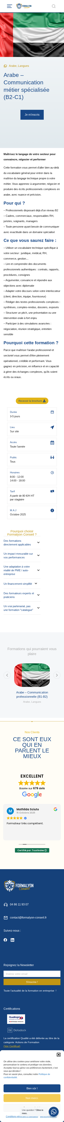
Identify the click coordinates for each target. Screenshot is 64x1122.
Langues (23, 65)
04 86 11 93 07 (19, 904)
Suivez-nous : (12, 930)
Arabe (13, 65)
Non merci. (32, 1098)
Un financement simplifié (18, 583)
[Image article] (32, 675)
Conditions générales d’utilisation (22, 1116)
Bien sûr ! (32, 1088)
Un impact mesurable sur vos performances (18, 555)
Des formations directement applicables (17, 542)
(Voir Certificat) (12, 1046)
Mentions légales (48, 1116)
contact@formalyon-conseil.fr (28, 917)
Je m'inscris (32, 114)
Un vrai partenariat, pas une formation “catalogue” (18, 608)
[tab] (22, 542)
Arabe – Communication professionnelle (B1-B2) (32, 694)
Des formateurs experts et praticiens (19, 595)
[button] (58, 1054)
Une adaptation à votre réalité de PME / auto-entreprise (17, 570)
